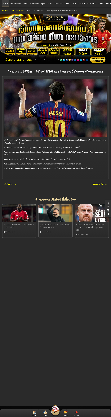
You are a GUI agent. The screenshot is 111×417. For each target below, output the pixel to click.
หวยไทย (67, 3)
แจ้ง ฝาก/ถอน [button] (91, 3)
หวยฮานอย (82, 3)
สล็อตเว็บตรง (58, 3)
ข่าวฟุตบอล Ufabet (17, 10)
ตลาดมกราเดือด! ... (99, 184)
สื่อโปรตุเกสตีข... (10, 184)
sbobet (25, 3)
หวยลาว (74, 3)
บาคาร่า (50, 3)
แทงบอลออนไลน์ (15, 3)
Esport (43, 3)
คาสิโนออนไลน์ (34, 3)
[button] (45, 413)
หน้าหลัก (5, 3)
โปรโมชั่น (100, 3)
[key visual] (55, 39)
